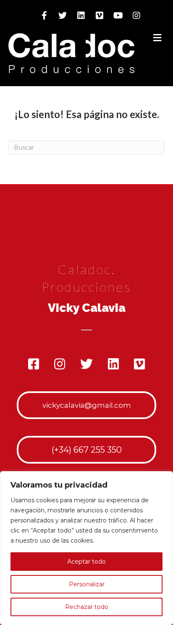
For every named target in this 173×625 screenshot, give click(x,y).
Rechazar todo (86, 607)
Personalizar (87, 584)
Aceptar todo (86, 561)
